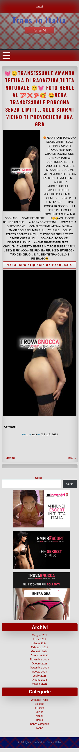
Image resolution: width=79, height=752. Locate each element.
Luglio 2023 (39, 675)
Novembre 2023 (39, 659)
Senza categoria (39, 724)
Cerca (38, 477)
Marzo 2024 (39, 643)
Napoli (39, 716)
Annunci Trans (39, 699)
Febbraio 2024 (39, 647)
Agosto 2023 (39, 671)
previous (9, 457)
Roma (39, 720)
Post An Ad (39, 30)
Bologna (39, 703)
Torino (39, 728)
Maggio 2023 (39, 683)
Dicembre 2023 (40, 655)
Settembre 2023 (39, 667)
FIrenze (39, 708)
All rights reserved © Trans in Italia (41, 742)
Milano (39, 712)
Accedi (39, 6)
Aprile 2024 (39, 639)
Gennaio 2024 (39, 651)
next (72, 457)
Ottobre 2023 (39, 663)
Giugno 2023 (39, 679)
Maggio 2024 (39, 635)
